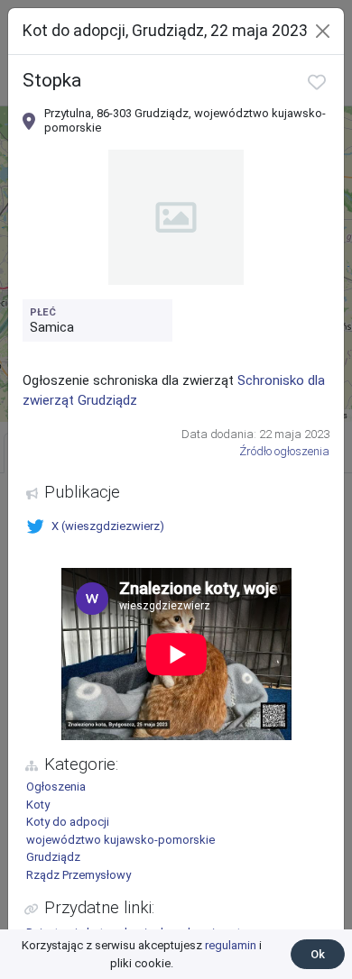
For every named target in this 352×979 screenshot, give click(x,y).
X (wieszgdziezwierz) (107, 526)
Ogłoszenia (56, 786)
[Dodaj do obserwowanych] (317, 82)
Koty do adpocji (67, 821)
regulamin (230, 945)
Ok (317, 954)
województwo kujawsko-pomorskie (120, 839)
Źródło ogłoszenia (284, 451)
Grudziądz (53, 857)
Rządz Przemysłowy (78, 875)
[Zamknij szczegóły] (323, 31)
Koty (38, 804)
